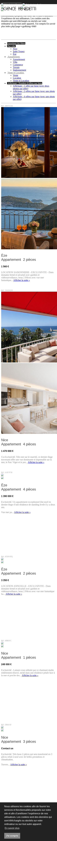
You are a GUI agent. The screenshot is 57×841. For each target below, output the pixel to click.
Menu (52, 8)
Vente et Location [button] (15, 72)
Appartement (19, 59)
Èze (14, 54)
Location (17, 78)
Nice (15, 49)
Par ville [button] (11, 46)
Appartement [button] (13, 56)
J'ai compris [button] (12, 836)
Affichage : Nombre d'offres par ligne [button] (24, 83)
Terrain (16, 67)
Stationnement (19, 70)
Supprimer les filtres (16, 43)
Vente (15, 75)
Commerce (18, 64)
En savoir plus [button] (12, 828)
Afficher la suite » (21, 280)
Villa (15, 62)
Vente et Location (21, 80)
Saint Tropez (19, 51)
